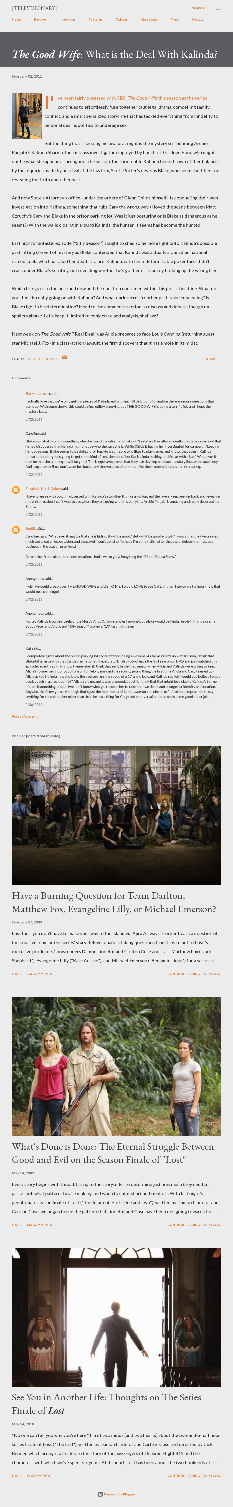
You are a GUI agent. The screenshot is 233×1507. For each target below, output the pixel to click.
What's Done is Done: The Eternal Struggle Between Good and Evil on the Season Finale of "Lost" (113, 1153)
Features (95, 19)
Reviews (40, 19)
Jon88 (30, 528)
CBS (28, 359)
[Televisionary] (34, 8)
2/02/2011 (34, 419)
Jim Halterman (36, 393)
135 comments (39, 1225)
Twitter (121, 19)
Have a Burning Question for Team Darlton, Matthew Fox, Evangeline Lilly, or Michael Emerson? (114, 902)
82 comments (38, 1476)
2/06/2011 (34, 704)
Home (16, 19)
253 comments (39, 974)
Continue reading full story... (194, 974)
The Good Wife (45, 359)
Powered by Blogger (119, 1494)
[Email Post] (64, 359)
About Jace (149, 19)
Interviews (68, 19)
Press (175, 19)
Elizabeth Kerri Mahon (43, 488)
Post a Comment (25, 716)
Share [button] (210, 359)
